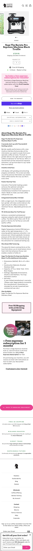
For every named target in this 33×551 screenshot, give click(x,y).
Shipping (9, 55)
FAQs (16, 515)
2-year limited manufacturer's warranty (17, 280)
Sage (16, 40)
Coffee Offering (16, 493)
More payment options (16, 108)
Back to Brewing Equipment (17, 407)
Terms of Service (16, 512)
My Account (16, 498)
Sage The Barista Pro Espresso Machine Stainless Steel (14, 294)
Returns (16, 510)
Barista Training (16, 495)
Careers (16, 484)
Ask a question (16, 121)
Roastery (16, 476)
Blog (16, 481)
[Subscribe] (28, 531)
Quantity (16, 59)
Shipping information (16, 117)
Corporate (16, 518)
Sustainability (16, 478)
